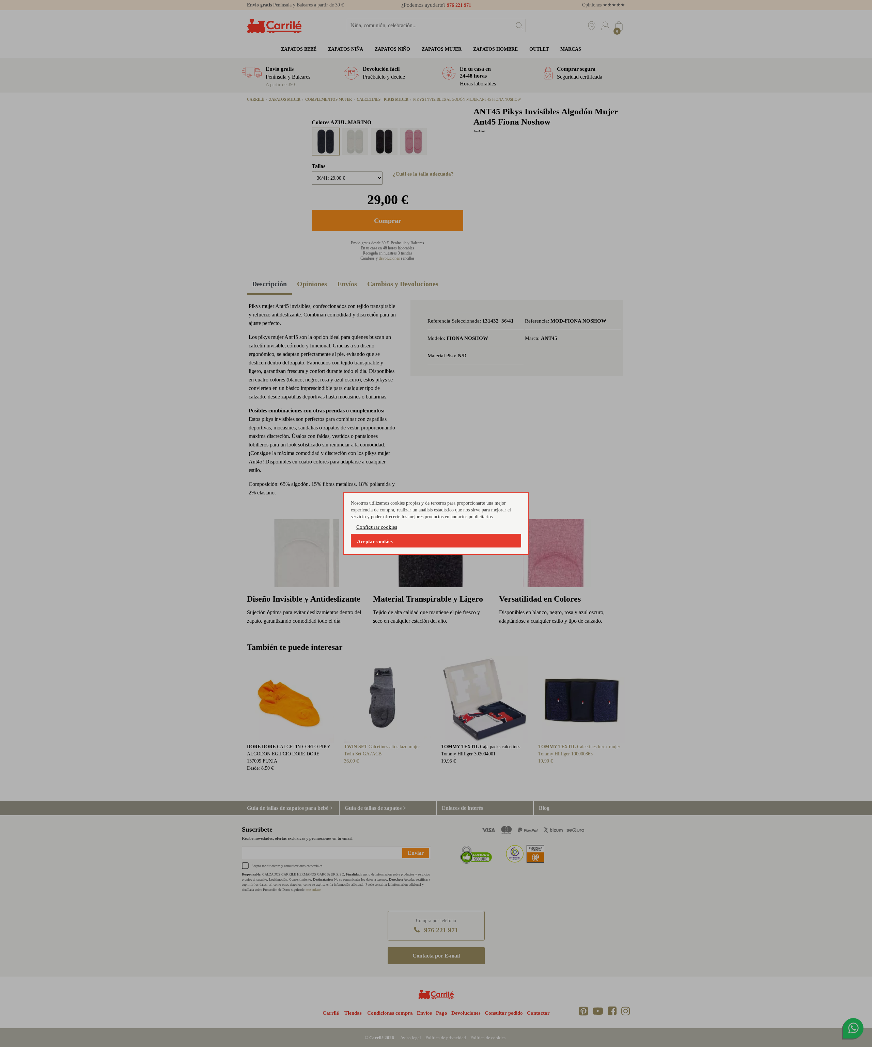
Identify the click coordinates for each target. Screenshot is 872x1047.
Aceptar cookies (375, 541)
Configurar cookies (376, 527)
